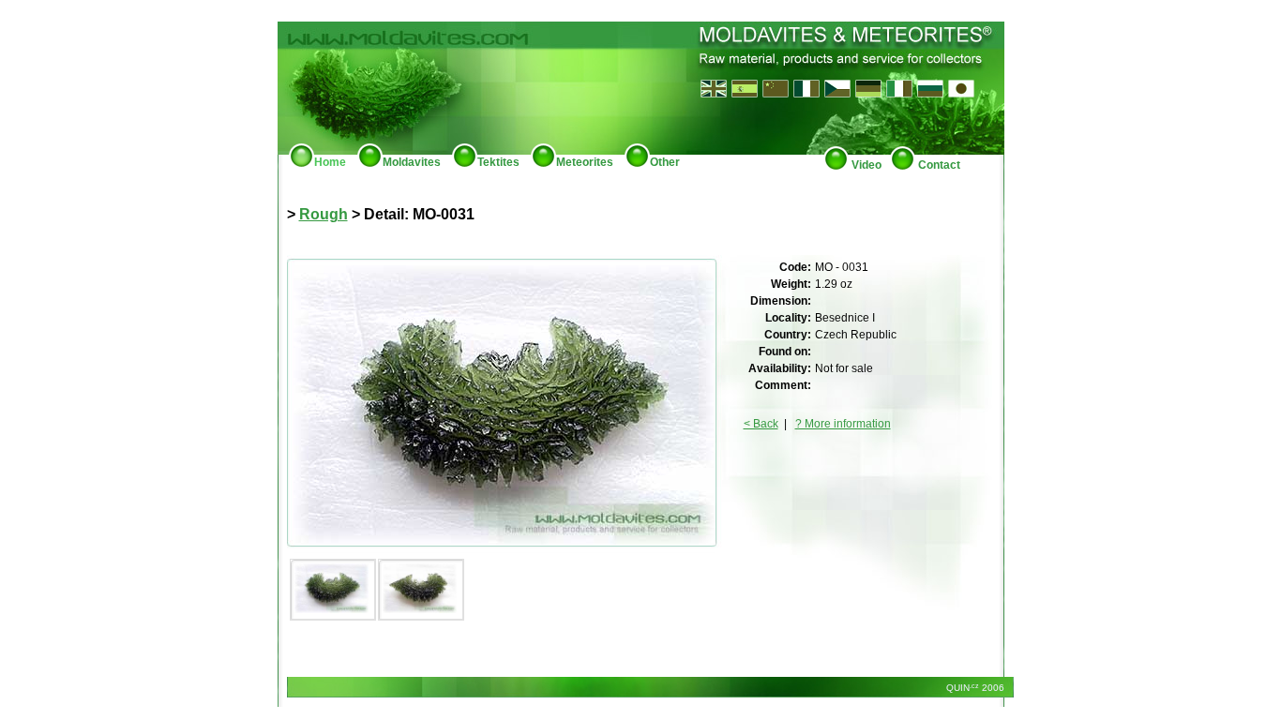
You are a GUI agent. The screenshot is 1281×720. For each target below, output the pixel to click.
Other (665, 162)
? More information (843, 423)
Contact (937, 165)
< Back (761, 423)
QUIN (961, 687)
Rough (323, 214)
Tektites (498, 162)
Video (865, 165)
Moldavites (412, 162)
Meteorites (584, 162)
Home (330, 162)
